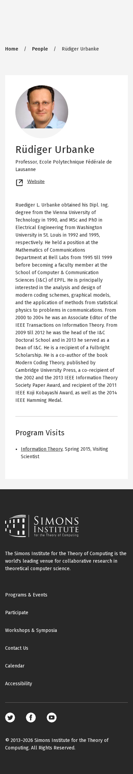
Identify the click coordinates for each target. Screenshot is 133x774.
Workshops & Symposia (31, 630)
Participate (16, 613)
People (40, 49)
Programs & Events (26, 595)
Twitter (10, 717)
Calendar (15, 666)
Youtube (52, 717)
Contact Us (16, 648)
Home (11, 49)
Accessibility (18, 684)
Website (36, 180)
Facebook (31, 717)
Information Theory (41, 449)
